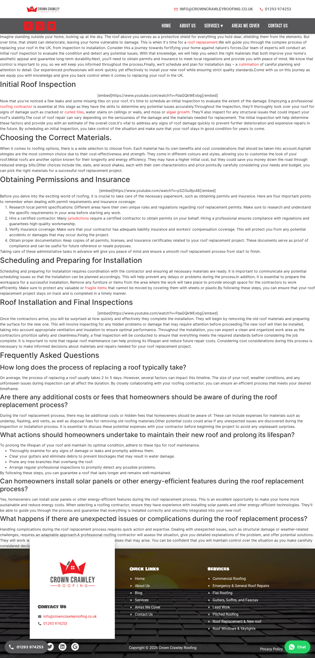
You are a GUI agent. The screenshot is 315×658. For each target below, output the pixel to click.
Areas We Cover (245, 26)
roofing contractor (16, 106)
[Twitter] (50, 647)
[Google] (75, 647)
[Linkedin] (62, 647)
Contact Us (278, 26)
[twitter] (40, 26)
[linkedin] (51, 26)
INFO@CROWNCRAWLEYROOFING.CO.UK (216, 9)
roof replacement (202, 42)
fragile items (96, 287)
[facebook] (28, 26)
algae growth (178, 112)
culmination (249, 64)
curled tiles (74, 112)
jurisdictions (78, 218)
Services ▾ (213, 26)
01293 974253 (278, 9)
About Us (188, 26)
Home (166, 26)
